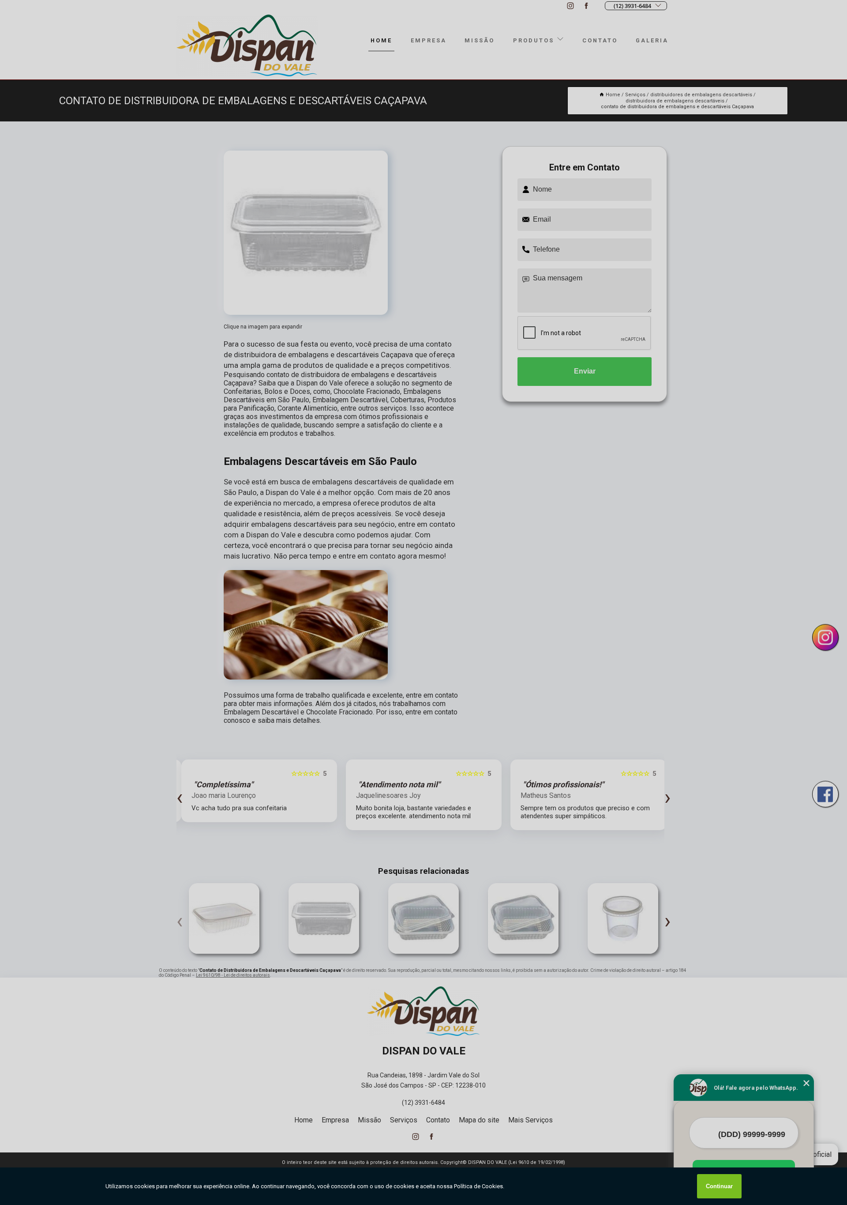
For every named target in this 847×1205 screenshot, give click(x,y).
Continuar (719, 1186)
